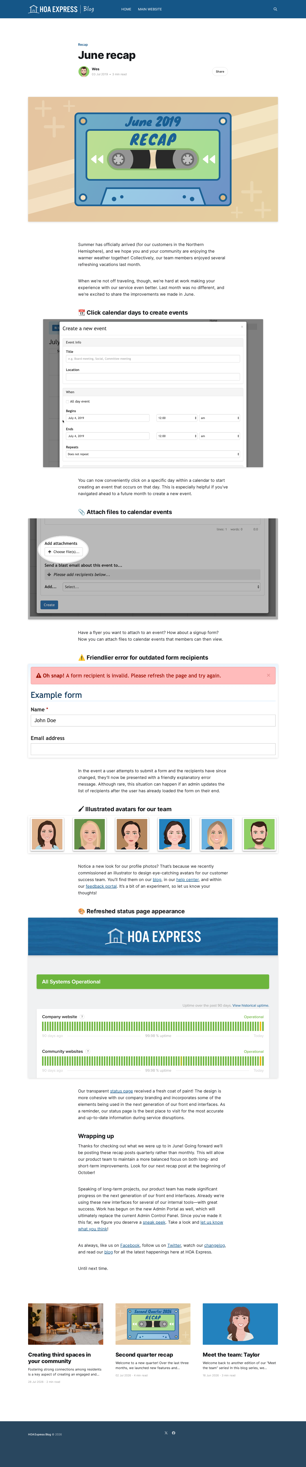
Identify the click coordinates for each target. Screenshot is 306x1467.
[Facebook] (173, 1433)
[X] (166, 1433)
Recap (83, 44)
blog (157, 879)
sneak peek (154, 1222)
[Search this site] (275, 9)
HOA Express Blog (39, 1434)
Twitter (174, 1245)
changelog (214, 1245)
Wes (96, 69)
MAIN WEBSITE (150, 9)
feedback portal (101, 886)
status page (121, 1091)
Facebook (130, 1245)
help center (187, 879)
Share (220, 71)
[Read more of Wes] (84, 71)
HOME (126, 9)
